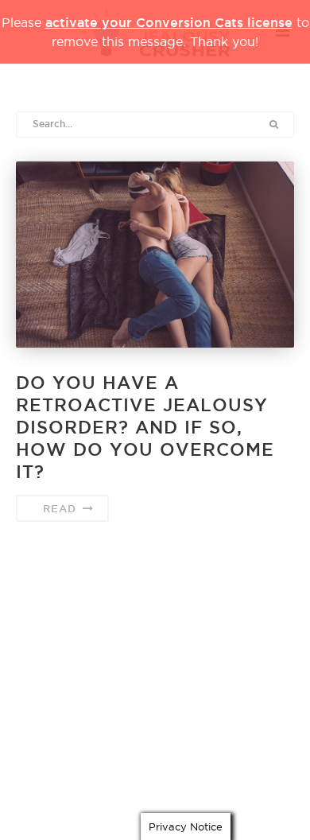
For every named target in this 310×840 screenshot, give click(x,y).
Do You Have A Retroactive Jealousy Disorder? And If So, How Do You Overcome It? (145, 427)
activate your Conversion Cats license (169, 22)
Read (61, 508)
